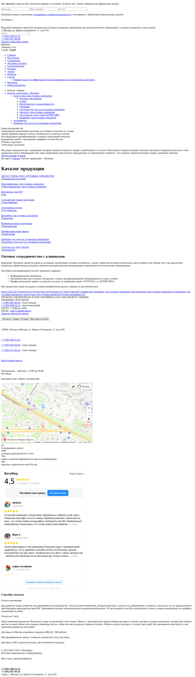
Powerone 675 (56, 291)
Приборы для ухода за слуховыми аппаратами (37, 123)
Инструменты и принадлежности (37, 104)
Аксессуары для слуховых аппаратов (32, 96)
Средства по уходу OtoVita (15, 247)
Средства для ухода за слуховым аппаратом (42, 109)
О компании (13, 60)
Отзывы (11, 68)
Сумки (23, 101)
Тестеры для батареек (31, 98)
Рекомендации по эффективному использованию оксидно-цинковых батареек (54, 79)
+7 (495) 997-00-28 (10, 302)
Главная (11, 55)
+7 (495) (10, 36)
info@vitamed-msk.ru (20, 311)
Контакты (12, 82)
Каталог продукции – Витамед (23, 93)
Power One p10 (41, 291)
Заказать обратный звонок (14, 41)
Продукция (13, 58)
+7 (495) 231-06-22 (10, 350)
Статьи (11, 77)
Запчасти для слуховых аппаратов (37, 112)
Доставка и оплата (17, 63)
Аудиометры (20, 120)
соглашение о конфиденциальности (51, 14)
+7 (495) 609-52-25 (10, 305)
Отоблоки (25, 106)
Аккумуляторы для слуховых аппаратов (151, 291)
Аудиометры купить (11, 207)
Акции (10, 71)
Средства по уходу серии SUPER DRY (40, 115)
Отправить (6, 19)
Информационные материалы (16, 223)
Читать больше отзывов (13, 155)
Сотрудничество (15, 66)
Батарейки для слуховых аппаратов (38, 117)
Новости (11, 74)
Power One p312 (9, 291)
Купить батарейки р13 (73, 294)
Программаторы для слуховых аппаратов (22, 184)
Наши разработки (16, 85)
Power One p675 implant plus (78, 291)
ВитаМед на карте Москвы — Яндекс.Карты (44, 588)
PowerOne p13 (25, 291)
